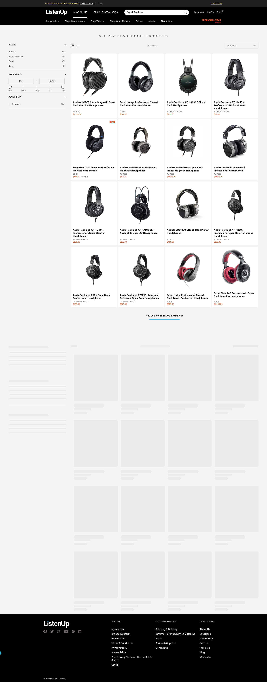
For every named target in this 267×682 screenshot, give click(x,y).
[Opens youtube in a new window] (67, 631)
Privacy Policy (119, 647)
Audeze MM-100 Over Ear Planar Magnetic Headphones (138, 169)
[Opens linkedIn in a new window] (81, 631)
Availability (14, 97)
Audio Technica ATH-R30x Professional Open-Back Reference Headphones (233, 233)
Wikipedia (205, 657)
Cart (219, 12)
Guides (139, 21)
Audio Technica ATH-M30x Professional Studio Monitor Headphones (230, 105)
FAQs (158, 638)
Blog (202, 652)
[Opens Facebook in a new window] (46, 631)
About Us (165, 21)
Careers (204, 643)
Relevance (232, 45)
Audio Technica (174, 112)
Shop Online (80, 12)
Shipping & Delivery (166, 629)
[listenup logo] (56, 12)
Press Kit (205, 647)
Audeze (76, 112)
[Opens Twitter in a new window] (53, 631)
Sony (75, 174)
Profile (210, 12)
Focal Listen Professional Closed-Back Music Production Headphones (187, 297)
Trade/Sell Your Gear (211, 21)
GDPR (114, 664)
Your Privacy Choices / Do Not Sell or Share (132, 659)
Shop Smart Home (119, 21)
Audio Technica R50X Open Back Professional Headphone (91, 297)
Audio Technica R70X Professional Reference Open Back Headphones (139, 297)
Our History (206, 638)
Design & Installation (106, 12)
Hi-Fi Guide (117, 638)
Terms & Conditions (122, 643)
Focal (123, 112)
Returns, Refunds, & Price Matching (175, 634)
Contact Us (161, 647)
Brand (12, 45)
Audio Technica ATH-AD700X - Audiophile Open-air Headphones (138, 232)
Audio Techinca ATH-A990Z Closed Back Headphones (186, 104)
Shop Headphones (74, 21)
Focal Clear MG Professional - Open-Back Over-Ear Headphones (234, 295)
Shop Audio (51, 21)
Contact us (101, 3)
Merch (152, 21)
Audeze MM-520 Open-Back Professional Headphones (230, 169)
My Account (118, 629)
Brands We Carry (121, 634)
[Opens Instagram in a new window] (59, 631)
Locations (199, 12)
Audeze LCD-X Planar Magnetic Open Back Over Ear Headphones (94, 104)
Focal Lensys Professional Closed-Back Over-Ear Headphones (139, 104)
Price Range (15, 74)
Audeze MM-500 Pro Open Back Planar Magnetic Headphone (185, 169)
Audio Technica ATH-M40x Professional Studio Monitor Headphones (89, 233)
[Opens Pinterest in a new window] (74, 631)
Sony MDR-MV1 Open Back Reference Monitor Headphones (94, 169)
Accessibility (118, 652)
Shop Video (96, 21)
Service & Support (165, 643)
